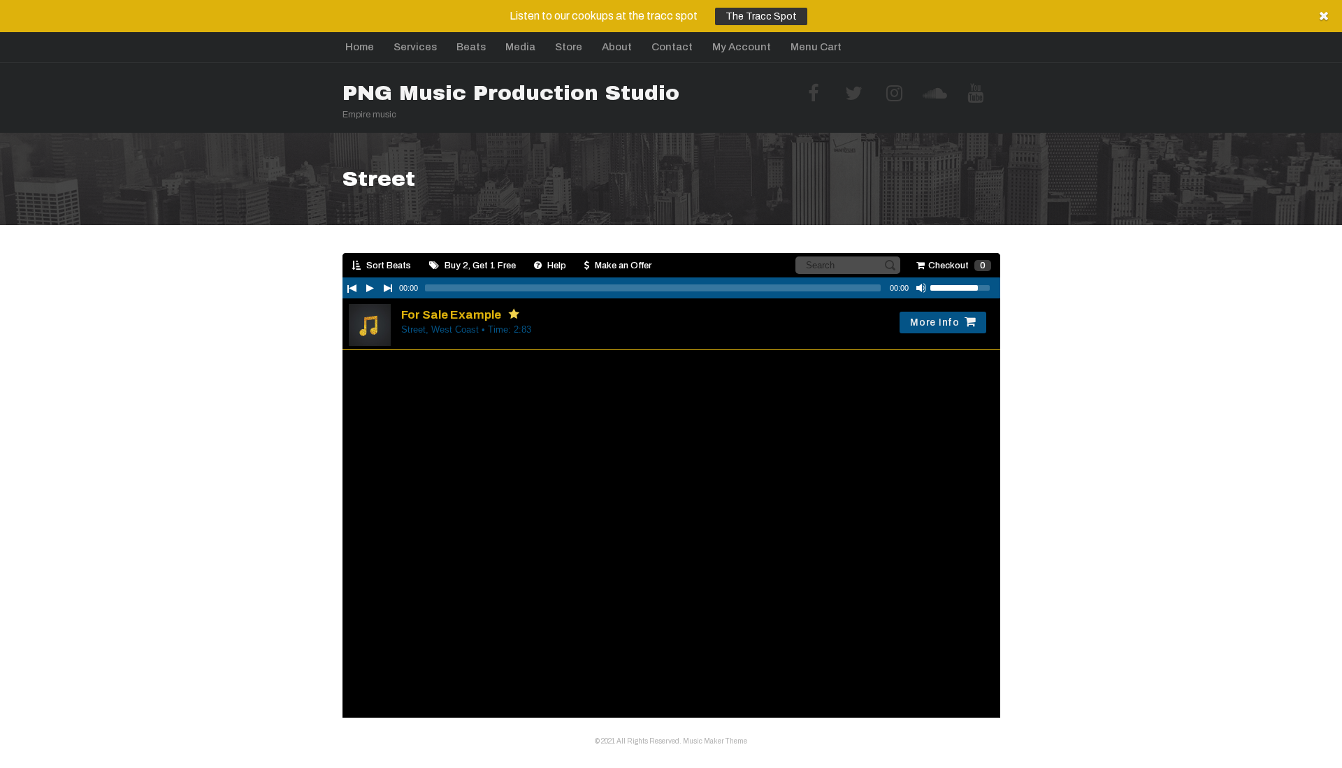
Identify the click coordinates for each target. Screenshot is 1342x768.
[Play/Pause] (369, 288)
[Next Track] (388, 288)
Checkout (957, 265)
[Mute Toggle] (921, 288)
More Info (934, 322)
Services (415, 46)
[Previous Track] (351, 288)
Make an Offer (622, 265)
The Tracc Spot (761, 16)
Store (568, 46)
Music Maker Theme (715, 741)
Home (359, 46)
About (617, 46)
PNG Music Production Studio (510, 93)
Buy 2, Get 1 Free (479, 265)
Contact (672, 46)
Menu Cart (816, 46)
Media (520, 46)
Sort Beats (387, 265)
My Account (741, 46)
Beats (471, 46)
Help (555, 265)
